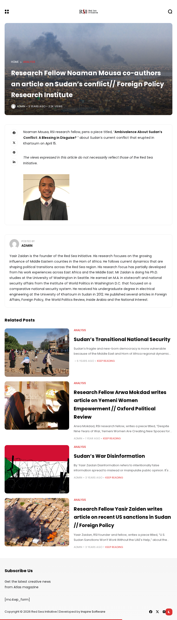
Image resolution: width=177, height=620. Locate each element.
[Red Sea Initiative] (88, 11)
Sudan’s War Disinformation (109, 456)
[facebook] (150, 611)
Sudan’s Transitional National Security (122, 339)
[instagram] (164, 611)
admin (21, 106)
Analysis (29, 62)
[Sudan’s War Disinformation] (37, 469)
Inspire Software (93, 611)
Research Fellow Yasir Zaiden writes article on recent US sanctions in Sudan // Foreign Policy (122, 517)
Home (15, 62)
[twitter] (157, 611)
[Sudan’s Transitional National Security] (37, 352)
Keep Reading (106, 361)
